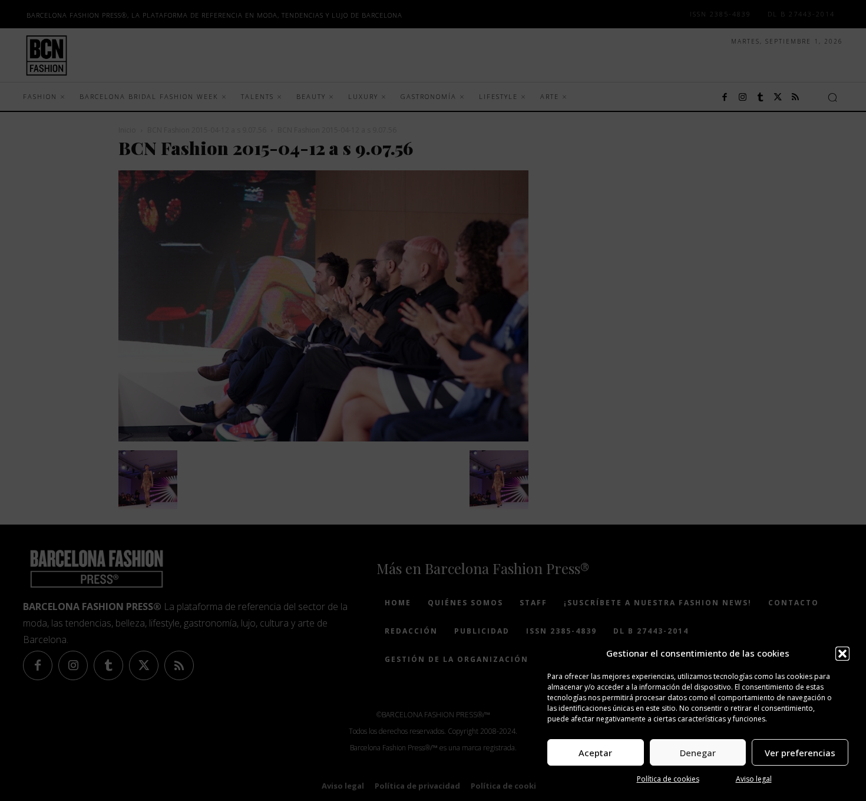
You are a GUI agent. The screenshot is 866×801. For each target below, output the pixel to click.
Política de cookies (668, 779)
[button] (842, 654)
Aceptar (595, 753)
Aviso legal (754, 779)
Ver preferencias (800, 753)
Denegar (698, 753)
